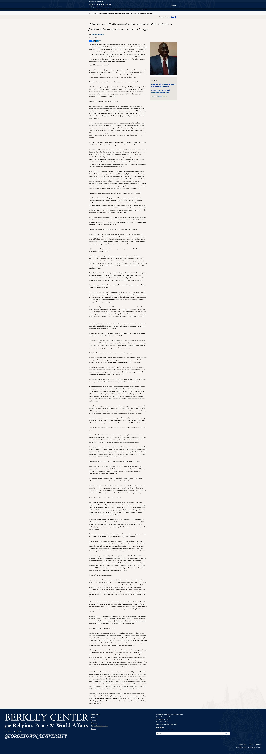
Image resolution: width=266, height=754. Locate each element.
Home (90, 13)
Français (173, 17)
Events (111, 9)
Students (93, 729)
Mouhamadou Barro (98, 34)
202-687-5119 (164, 722)
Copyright (251, 744)
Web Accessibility (242, 744)
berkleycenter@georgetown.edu (168, 724)
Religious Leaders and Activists (99, 726)
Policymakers (94, 723)
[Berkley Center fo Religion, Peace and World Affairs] (100, 5)
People (106, 9)
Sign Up (227, 733)
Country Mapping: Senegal (159, 96)
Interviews (95, 13)
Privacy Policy (258, 744)
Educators (93, 717)
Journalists (93, 720)
